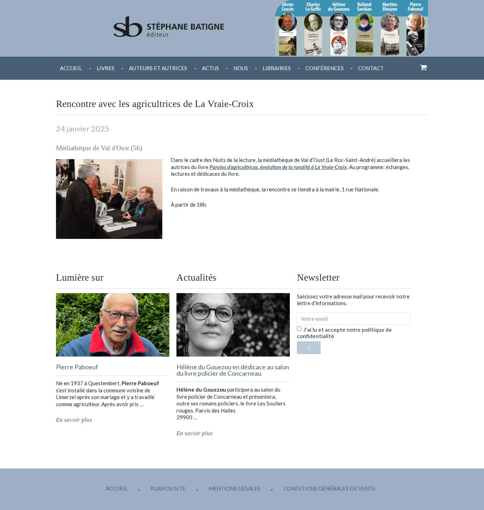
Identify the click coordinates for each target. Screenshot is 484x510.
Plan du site (168, 488)
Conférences (324, 68)
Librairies (277, 68)
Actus (210, 68)
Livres (105, 68)
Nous (240, 68)
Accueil (71, 68)
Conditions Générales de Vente (329, 488)
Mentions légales (234, 488)
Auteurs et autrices (158, 68)
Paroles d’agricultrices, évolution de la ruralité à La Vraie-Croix (278, 167)
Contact (371, 68)
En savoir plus (74, 419)
